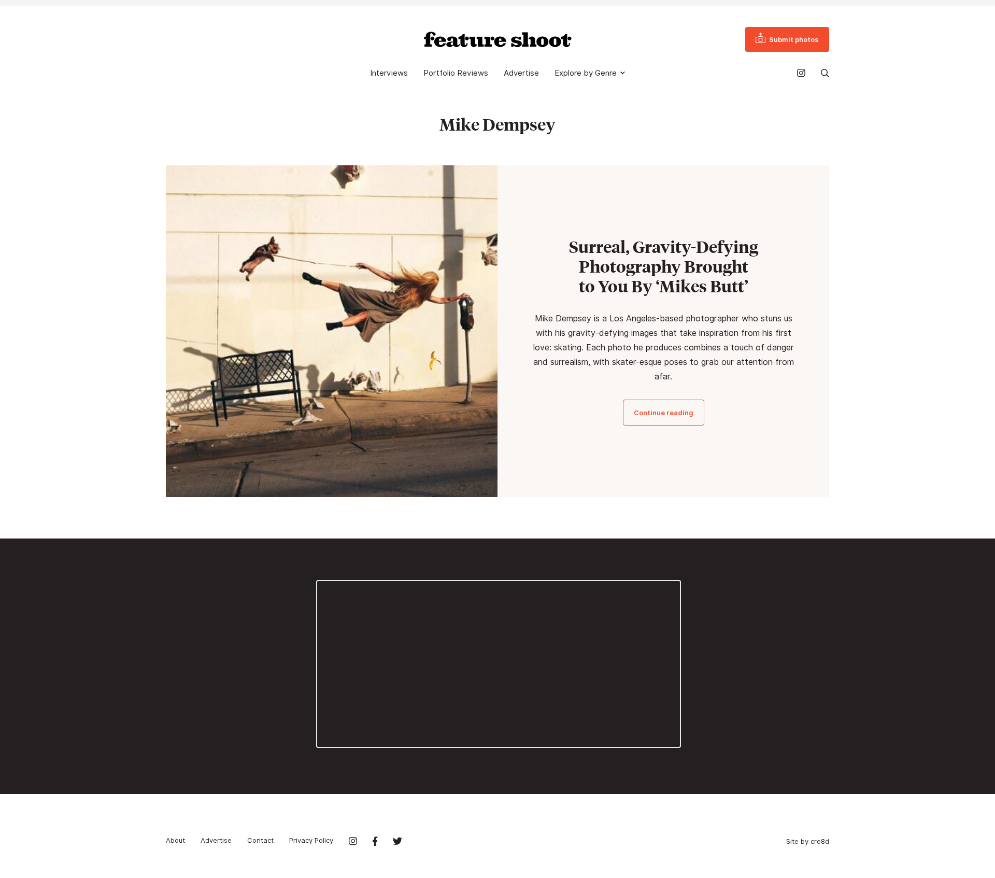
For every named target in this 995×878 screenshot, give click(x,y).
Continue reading (663, 412)
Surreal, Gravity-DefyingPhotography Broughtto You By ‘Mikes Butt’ (663, 266)
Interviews (389, 73)
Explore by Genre (586, 73)
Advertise (521, 73)
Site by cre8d (807, 841)
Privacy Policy (311, 840)
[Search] (825, 73)
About (175, 840)
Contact (260, 840)
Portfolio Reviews (455, 73)
